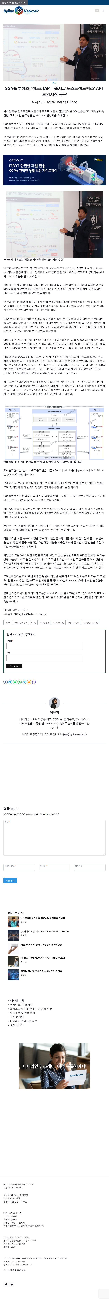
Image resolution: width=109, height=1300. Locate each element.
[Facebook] (6, 1284)
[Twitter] (11, 1284)
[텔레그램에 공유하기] (24, 682)
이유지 (39, 102)
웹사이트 (78, 866)
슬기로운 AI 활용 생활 (22, 1012)
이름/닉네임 (9, 866)
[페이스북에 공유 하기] (5, 682)
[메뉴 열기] (103, 10)
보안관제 (44, 622)
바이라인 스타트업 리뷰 (23, 1020)
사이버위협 (58, 622)
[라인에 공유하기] (15, 682)
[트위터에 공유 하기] (10, 682)
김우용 (24, 922)
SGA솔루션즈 (20, 622)
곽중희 (24, 975)
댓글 (6, 822)
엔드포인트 (73, 622)
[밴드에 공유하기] (19, 682)
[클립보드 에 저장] (34, 682)
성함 (8, 653)
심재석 (24, 935)
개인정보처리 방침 (11, 1198)
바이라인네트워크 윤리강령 (15, 1195)
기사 (54, 83)
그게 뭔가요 (17, 1016)
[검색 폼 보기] (97, 11)
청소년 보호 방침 (35, 1226)
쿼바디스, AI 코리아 (21, 1004)
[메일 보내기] (29, 682)
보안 (33, 622)
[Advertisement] (54, 779)
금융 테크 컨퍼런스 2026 (13, 2)
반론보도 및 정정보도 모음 (15, 1201)
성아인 (24, 961)
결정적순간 (16, 1025)
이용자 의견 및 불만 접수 (14, 1270)
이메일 (9, 641)
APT (7, 622)
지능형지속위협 (90, 622)
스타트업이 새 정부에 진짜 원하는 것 (31, 1008)
